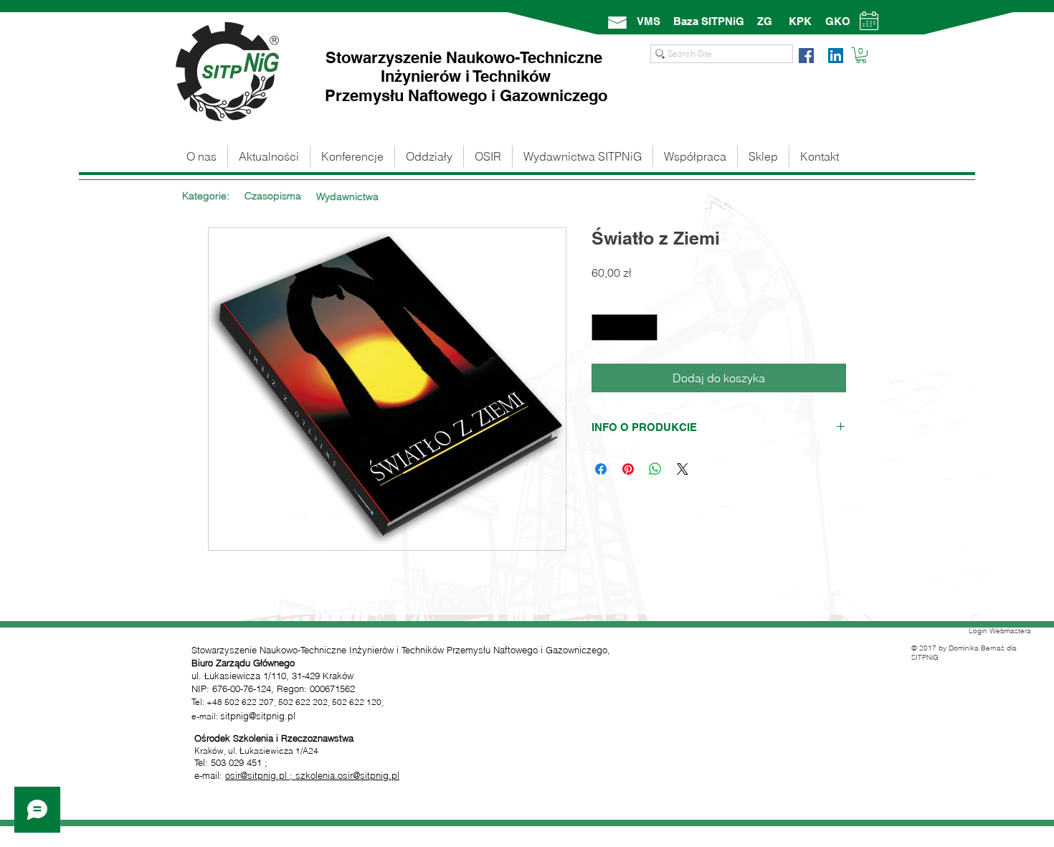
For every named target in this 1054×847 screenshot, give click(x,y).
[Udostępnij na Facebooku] (600, 469)
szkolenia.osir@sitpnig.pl (347, 775)
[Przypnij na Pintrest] (628, 469)
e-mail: (209, 775)
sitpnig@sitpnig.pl (257, 715)
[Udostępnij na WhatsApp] (655, 469)
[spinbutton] (624, 327)
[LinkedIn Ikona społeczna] (835, 55)
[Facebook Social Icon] (806, 55)
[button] (861, 55)
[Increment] (646, 327)
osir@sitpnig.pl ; (260, 775)
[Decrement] (603, 327)
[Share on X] (682, 469)
